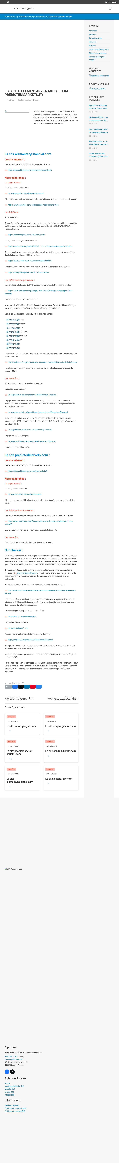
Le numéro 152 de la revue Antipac (22, 616)
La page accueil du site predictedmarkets (24, 494)
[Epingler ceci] (33, 687)
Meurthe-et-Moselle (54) (14, 1086)
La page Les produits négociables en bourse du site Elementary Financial (38, 412)
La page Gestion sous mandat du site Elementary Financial (32, 395)
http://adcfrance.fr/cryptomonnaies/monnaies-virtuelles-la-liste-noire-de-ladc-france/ (42, 362)
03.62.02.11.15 (11, 1056)
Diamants (93, 42)
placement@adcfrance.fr (27, 573)
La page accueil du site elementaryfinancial (25, 193)
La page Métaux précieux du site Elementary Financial (30, 430)
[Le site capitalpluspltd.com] (61, 750)
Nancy (7, 1083)
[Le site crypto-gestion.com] (61, 723)
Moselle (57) (10, 1089)
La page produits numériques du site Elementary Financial (32, 441)
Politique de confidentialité (15, 1108)
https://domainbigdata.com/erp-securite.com (26, 235)
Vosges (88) (10, 1095)
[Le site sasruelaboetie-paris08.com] (22, 750)
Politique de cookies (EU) (15, 1111)
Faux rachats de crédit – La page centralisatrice (99, 130)
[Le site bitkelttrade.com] (61, 778)
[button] (110, 9)
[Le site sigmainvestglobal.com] (22, 778)
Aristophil (93, 31)
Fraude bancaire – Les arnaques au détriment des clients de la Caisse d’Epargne (98, 143)
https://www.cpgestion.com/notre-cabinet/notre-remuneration (33, 205)
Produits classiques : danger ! (61, 17)
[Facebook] (4, 2)
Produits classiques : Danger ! (28, 100)
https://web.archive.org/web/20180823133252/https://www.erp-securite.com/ (40, 246)
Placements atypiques (97, 53)
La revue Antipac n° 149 (18, 628)
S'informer (22, 17)
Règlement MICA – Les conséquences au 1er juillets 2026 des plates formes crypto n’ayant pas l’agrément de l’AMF (99, 119)
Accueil (7, 17)
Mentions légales (12, 1105)
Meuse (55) (9, 1092)
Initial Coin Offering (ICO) (99, 49)
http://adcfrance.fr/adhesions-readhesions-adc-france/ (30, 640)
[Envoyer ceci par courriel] (8, 687)
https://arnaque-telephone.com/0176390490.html (28, 272)
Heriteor (92, 46)
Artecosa (92, 34)
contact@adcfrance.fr (13, 1059)
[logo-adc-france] (6, 8)
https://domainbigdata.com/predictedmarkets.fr (27, 471)
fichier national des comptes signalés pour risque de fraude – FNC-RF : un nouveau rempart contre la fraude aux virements (99, 155)
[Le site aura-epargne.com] (22, 723)
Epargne (38, 17)
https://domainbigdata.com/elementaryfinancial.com (30, 170)
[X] (8, 2)
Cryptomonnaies (95, 38)
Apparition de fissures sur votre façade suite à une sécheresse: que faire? (98, 107)
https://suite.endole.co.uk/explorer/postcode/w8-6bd (29, 261)
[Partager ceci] (15, 687)
